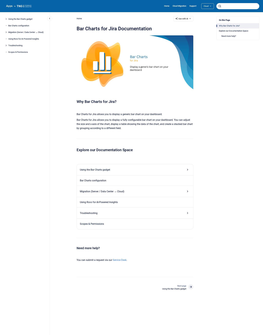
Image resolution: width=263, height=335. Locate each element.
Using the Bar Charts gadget (20, 19)
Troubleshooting (15, 45)
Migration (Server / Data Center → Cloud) (26, 32)
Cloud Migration (179, 6)
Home (166, 6)
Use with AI (183, 19)
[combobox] (237, 6)
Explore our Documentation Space (233, 31)
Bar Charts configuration (18, 25)
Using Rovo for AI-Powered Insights (23, 39)
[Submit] (219, 6)
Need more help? (228, 36)
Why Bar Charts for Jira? (229, 26)
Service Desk (120, 260)
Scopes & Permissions (18, 52)
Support (192, 6)
